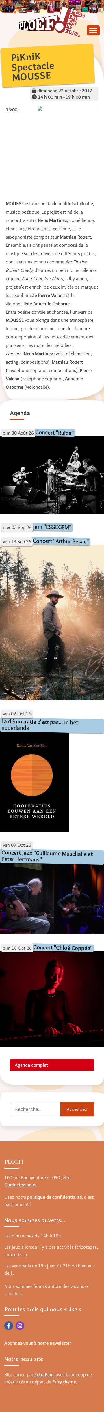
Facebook (8, 1325)
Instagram (20, 1325)
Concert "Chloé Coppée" (62, 947)
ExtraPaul (43, 1374)
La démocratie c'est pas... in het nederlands (39, 724)
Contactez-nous (20, 1184)
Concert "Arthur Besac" (61, 541)
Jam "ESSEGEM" (52, 527)
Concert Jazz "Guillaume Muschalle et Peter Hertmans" (47, 856)
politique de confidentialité (54, 1197)
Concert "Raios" (54, 432)
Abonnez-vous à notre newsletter (37, 1343)
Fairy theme (64, 1382)
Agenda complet (31, 1065)
